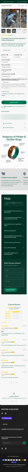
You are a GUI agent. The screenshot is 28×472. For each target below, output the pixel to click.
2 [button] (13, 382)
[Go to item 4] (19, 31)
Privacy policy (13, 466)
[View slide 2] (13, 401)
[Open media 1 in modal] (18, 11)
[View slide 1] (11, 401)
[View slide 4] (16, 401)
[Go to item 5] (25, 31)
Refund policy (8, 466)
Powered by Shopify (21, 464)
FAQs (13, 202)
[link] (11, 173)
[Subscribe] (24, 443)
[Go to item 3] (14, 31)
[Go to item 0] (3, 31)
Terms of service (19, 466)
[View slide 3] (15, 401)
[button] (4, 35)
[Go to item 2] (9, 31)
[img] (4, 326)
